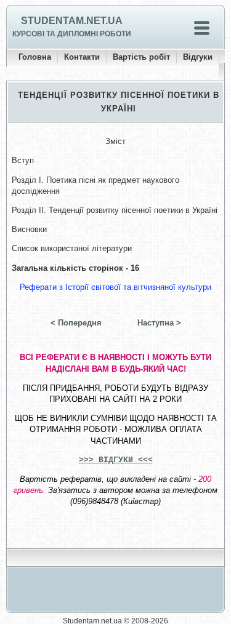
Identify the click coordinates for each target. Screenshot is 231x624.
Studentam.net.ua (72, 20)
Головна (34, 57)
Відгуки (198, 57)
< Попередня (76, 322)
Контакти (82, 57)
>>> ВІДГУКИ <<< (116, 460)
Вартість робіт (141, 57)
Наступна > (159, 322)
